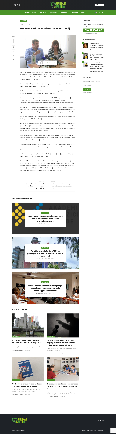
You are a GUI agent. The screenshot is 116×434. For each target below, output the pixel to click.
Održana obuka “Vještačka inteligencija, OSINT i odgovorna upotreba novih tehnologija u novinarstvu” (45, 288)
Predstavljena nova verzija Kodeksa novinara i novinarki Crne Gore (27, 385)
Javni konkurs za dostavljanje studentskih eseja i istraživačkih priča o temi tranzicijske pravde (45, 218)
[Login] (99, 12)
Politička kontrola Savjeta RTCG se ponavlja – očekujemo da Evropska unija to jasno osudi (45, 253)
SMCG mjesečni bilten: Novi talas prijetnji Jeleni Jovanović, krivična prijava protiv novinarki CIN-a (61, 342)
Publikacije (74, 12)
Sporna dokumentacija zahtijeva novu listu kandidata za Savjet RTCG (27, 341)
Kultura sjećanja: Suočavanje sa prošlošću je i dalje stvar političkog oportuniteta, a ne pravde (97, 47)
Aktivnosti (64, 12)
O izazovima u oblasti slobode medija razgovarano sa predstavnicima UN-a (62, 386)
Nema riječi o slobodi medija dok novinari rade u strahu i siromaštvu (32, 186)
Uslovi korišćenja (99, 430)
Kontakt (83, 12)
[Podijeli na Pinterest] (13, 55)
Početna (26, 12)
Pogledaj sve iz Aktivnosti (44, 403)
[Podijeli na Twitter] (13, 51)
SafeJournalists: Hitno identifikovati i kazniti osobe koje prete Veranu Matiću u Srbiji (97, 56)
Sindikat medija (51, 63)
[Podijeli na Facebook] (13, 47)
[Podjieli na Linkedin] (13, 59)
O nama (34, 12)
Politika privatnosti (87, 430)
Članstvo (43, 12)
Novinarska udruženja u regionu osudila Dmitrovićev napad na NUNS (62, 186)
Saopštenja (53, 12)
